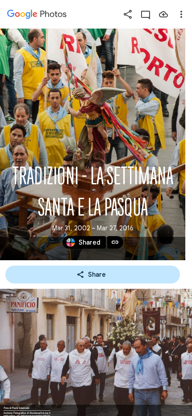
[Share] (128, 14)
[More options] (181, 14)
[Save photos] (163, 14)
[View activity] (145, 14)
